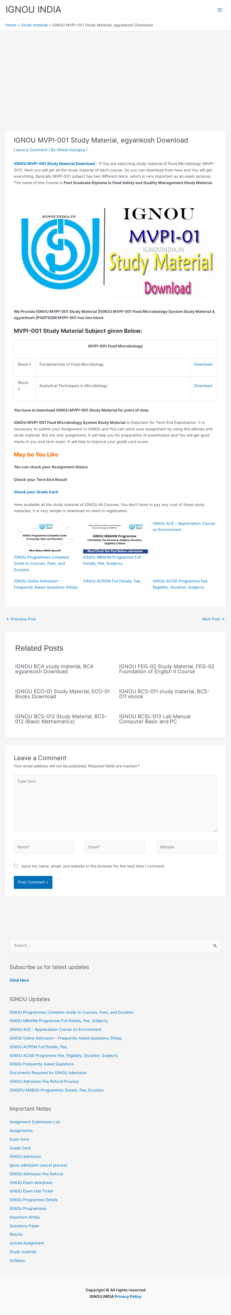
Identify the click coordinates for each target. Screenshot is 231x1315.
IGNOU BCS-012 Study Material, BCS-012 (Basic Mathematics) (61, 718)
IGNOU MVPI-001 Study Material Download (55, 163)
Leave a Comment (30, 150)
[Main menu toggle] (220, 9)
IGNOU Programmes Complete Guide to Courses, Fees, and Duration (41, 563)
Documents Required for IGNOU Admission (48, 1072)
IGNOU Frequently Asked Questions (42, 1064)
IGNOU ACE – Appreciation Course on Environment (55, 1029)
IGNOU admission (25, 1156)
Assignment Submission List (35, 1122)
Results (16, 1234)
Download (203, 364)
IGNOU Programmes (28, 1208)
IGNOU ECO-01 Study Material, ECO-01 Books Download (62, 693)
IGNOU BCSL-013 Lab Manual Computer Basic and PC (154, 718)
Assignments (21, 1130)
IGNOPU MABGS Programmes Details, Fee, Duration (57, 1090)
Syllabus (17, 1260)
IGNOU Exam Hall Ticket (31, 1191)
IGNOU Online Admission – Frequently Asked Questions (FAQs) (66, 1038)
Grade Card (20, 1148)
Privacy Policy (128, 1296)
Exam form (19, 1139)
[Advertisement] (115, 73)
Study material (23, 1252)
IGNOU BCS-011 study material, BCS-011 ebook (164, 693)
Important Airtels (25, 1217)
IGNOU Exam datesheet (31, 1182)
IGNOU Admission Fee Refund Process (44, 1081)
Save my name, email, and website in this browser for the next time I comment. (93, 866)
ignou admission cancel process (38, 1165)
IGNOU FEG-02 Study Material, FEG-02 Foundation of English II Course (166, 668)
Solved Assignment (27, 1243)
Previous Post (21, 619)
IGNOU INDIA (33, 9)
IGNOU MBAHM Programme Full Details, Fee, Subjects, (59, 1020)
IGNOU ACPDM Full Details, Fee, (112, 581)
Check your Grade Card (38, 492)
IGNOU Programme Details (34, 1199)
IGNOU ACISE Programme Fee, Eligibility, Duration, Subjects (64, 1055)
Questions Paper (24, 1226)
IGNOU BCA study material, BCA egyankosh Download (54, 668)
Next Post (213, 619)
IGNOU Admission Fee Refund (36, 1174)
